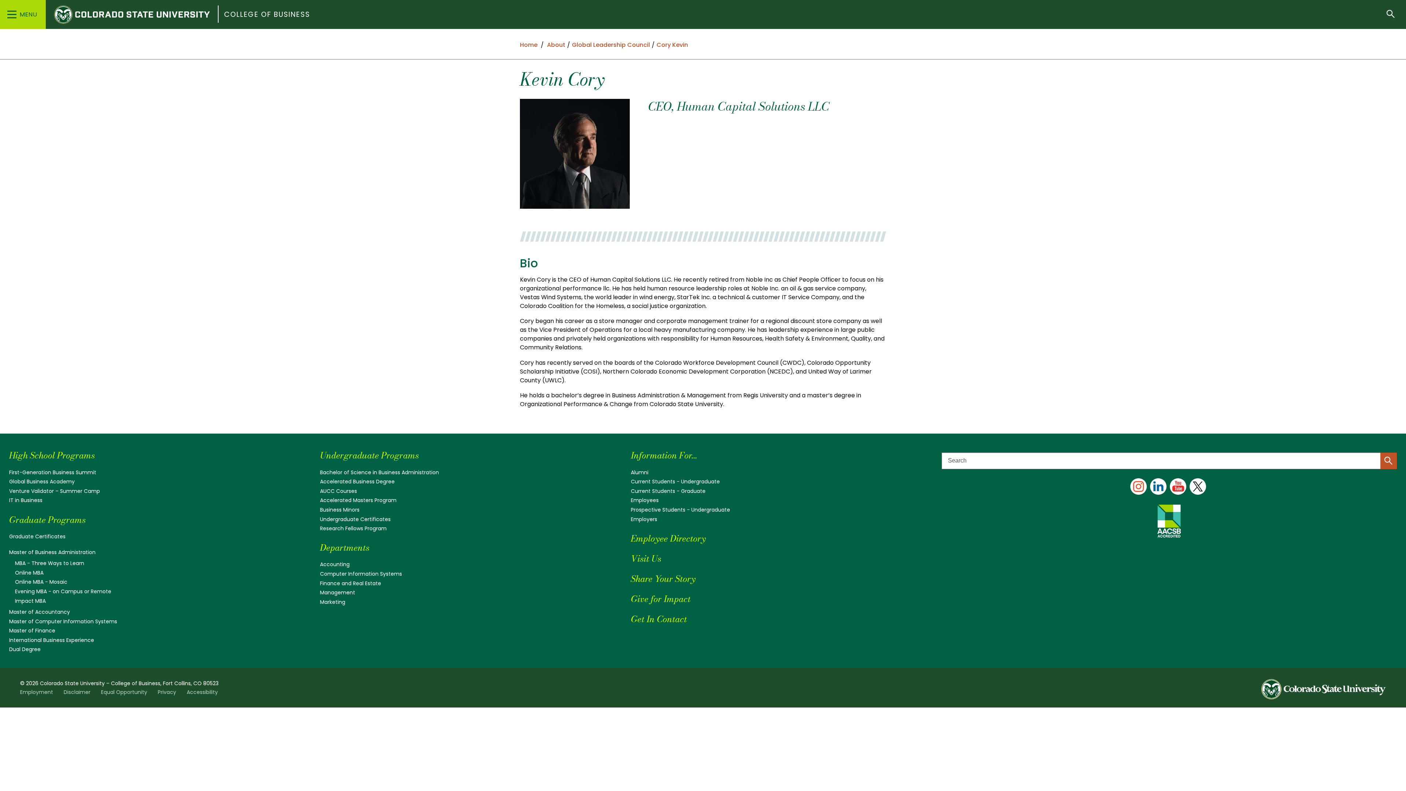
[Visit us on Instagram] (1138, 486)
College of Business (267, 14)
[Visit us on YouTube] (1178, 486)
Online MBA (29, 572)
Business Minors (340, 509)
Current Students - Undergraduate (675, 481)
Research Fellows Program (353, 528)
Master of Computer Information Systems (63, 621)
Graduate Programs (47, 520)
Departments (344, 547)
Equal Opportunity (124, 692)
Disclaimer (77, 692)
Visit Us (646, 558)
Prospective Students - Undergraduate (680, 509)
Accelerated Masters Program (358, 500)
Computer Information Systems (361, 574)
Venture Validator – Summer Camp (54, 491)
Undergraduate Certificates (355, 519)
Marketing (332, 602)
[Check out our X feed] (1198, 486)
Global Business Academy (42, 481)
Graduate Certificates (37, 536)
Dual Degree (25, 649)
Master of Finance (32, 630)
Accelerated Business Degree (357, 481)
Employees (645, 500)
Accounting (335, 564)
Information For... (664, 455)
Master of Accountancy (39, 612)
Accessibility (202, 692)
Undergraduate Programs (369, 455)
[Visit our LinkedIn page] (1158, 486)
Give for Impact (661, 599)
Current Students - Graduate (668, 491)
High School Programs (52, 455)
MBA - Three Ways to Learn (49, 563)
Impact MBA (30, 601)
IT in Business (25, 500)
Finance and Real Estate (350, 583)
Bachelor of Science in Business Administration (379, 472)
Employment (36, 692)
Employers (644, 519)
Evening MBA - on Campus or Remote (63, 591)
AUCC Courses (338, 491)
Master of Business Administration (52, 552)
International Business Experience (51, 640)
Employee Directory (668, 538)
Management (337, 592)
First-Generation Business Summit (52, 472)
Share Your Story (663, 579)
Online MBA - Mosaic (41, 582)
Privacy (167, 692)
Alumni (639, 472)
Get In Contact (659, 619)
